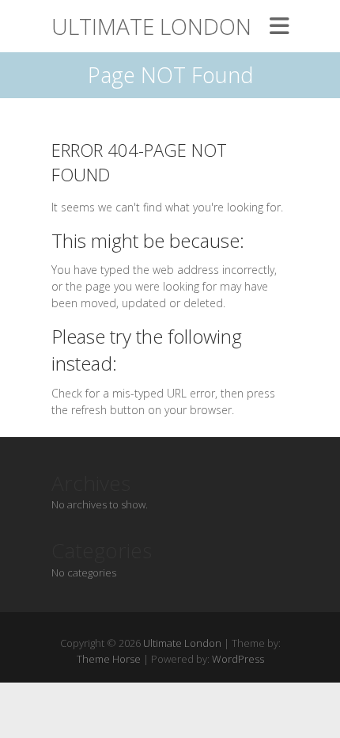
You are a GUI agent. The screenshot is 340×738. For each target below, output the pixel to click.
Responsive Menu (279, 25)
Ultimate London (151, 26)
